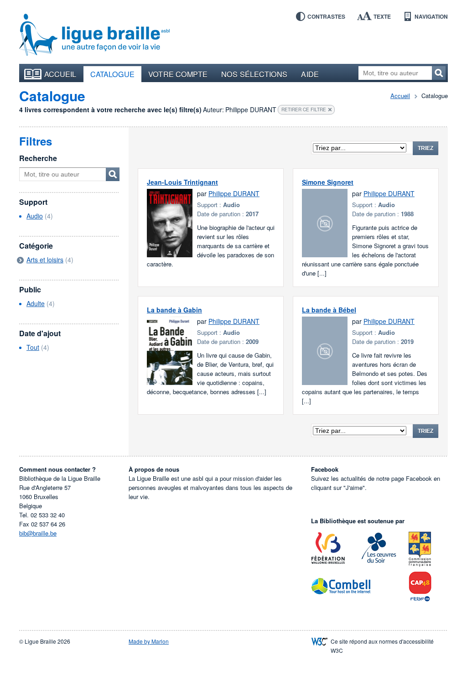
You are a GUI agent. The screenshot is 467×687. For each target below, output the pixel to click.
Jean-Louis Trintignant (182, 182)
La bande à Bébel (329, 309)
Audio (34, 215)
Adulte (35, 303)
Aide (309, 73)
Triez (425, 148)
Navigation (431, 16)
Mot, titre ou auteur (112, 174)
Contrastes (326, 16)
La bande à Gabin (174, 309)
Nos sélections (254, 73)
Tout (32, 347)
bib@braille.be (38, 533)
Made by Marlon (149, 641)
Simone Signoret (327, 182)
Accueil (60, 73)
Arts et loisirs (44, 259)
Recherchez (439, 73)
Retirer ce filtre (303, 109)
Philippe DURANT (233, 193)
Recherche (38, 158)
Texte (382, 16)
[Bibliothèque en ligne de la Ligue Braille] (94, 35)
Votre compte (178, 73)
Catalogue (112, 73)
